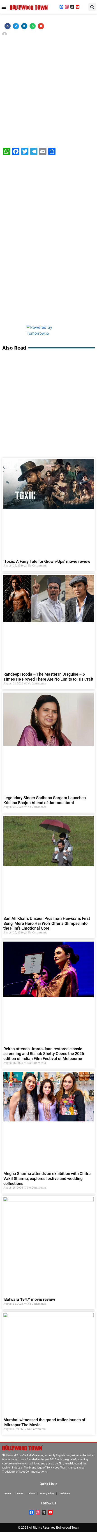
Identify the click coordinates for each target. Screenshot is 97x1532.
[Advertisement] (48, 91)
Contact (19, 1493)
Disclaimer (64, 1493)
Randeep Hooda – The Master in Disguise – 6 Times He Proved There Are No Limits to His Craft (48, 676)
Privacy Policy (47, 1493)
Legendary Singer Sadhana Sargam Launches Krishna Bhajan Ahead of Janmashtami (44, 800)
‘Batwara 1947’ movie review (29, 1299)
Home (8, 1493)
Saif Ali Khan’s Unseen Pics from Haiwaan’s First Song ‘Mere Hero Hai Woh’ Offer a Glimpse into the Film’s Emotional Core (46, 923)
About (31, 1493)
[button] (3, 7)
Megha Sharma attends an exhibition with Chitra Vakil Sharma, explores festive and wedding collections (47, 1178)
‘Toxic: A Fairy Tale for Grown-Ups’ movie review (46, 561)
